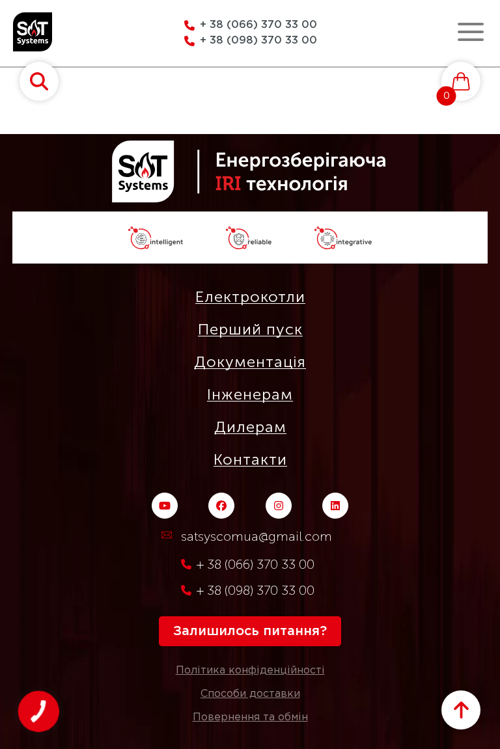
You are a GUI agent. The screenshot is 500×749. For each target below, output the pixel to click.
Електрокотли (250, 297)
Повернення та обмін (250, 717)
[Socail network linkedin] (335, 506)
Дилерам (250, 427)
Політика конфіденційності (250, 670)
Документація (250, 362)
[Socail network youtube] (165, 506)
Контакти (250, 459)
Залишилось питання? (250, 631)
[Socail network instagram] (279, 506)
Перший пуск (250, 329)
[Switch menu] (470, 31)
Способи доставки (250, 694)
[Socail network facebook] (221, 506)
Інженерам (250, 394)
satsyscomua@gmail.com (256, 536)
